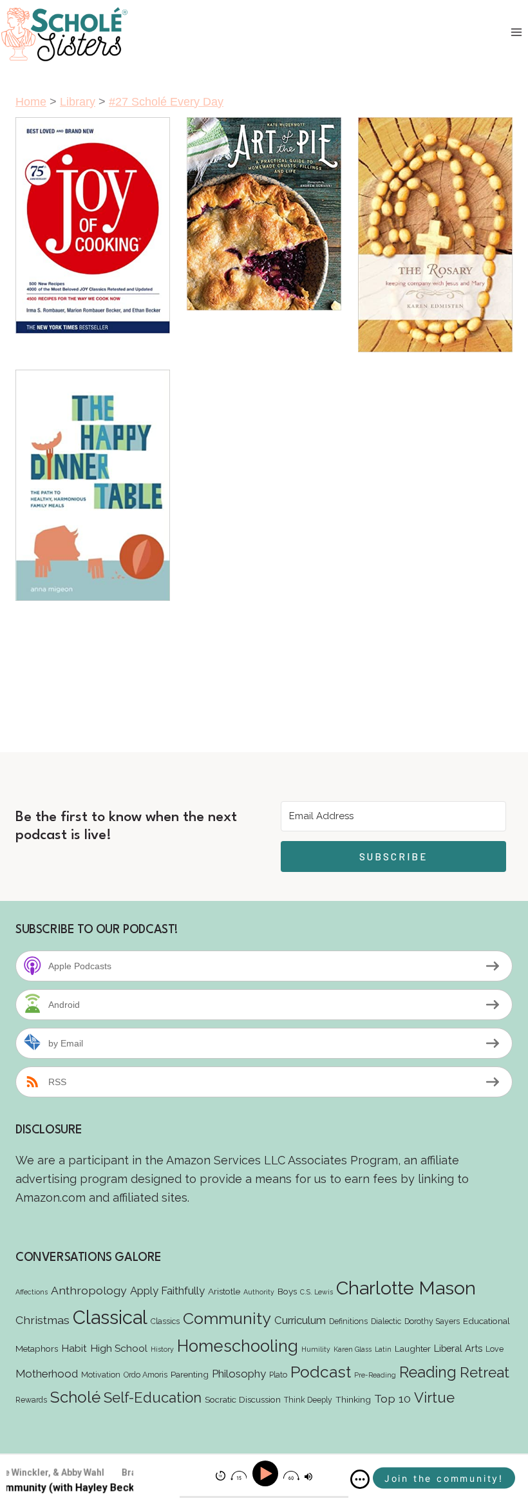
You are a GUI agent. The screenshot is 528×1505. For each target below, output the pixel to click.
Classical (110, 1317)
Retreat (484, 1372)
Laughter (413, 1348)
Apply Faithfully (167, 1290)
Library (77, 101)
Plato (278, 1374)
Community (227, 1318)
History (162, 1349)
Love (495, 1349)
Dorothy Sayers (432, 1321)
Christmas (42, 1320)
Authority (258, 1292)
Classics (165, 1321)
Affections (31, 1292)
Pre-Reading (375, 1375)
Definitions (348, 1321)
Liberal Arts (458, 1348)
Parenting (190, 1374)
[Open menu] (516, 33)
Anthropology (89, 1290)
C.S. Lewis (316, 1292)
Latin (383, 1349)
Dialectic (386, 1321)
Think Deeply (308, 1400)
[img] (360, 1479)
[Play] (267, 1474)
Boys (287, 1291)
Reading (428, 1372)
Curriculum (300, 1320)
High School (118, 1348)
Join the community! (444, 1478)
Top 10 (392, 1398)
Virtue (434, 1397)
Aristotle (224, 1291)
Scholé (75, 1397)
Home (30, 101)
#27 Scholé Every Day (166, 101)
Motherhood (46, 1373)
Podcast (320, 1372)
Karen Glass (353, 1349)
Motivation (100, 1374)
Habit (74, 1348)
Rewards (31, 1400)
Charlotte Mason (406, 1288)
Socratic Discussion (243, 1399)
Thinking (353, 1399)
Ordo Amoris (145, 1374)
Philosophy (239, 1373)
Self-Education (153, 1397)
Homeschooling (237, 1346)
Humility (315, 1349)
